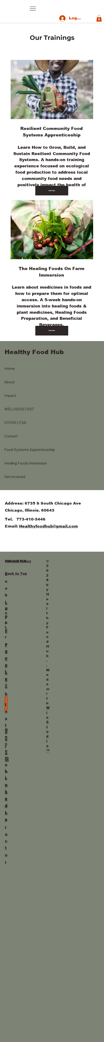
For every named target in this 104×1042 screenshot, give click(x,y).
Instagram (7, 732)
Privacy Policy (18, 561)
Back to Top (16, 573)
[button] (99, 18)
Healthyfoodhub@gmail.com (48, 526)
